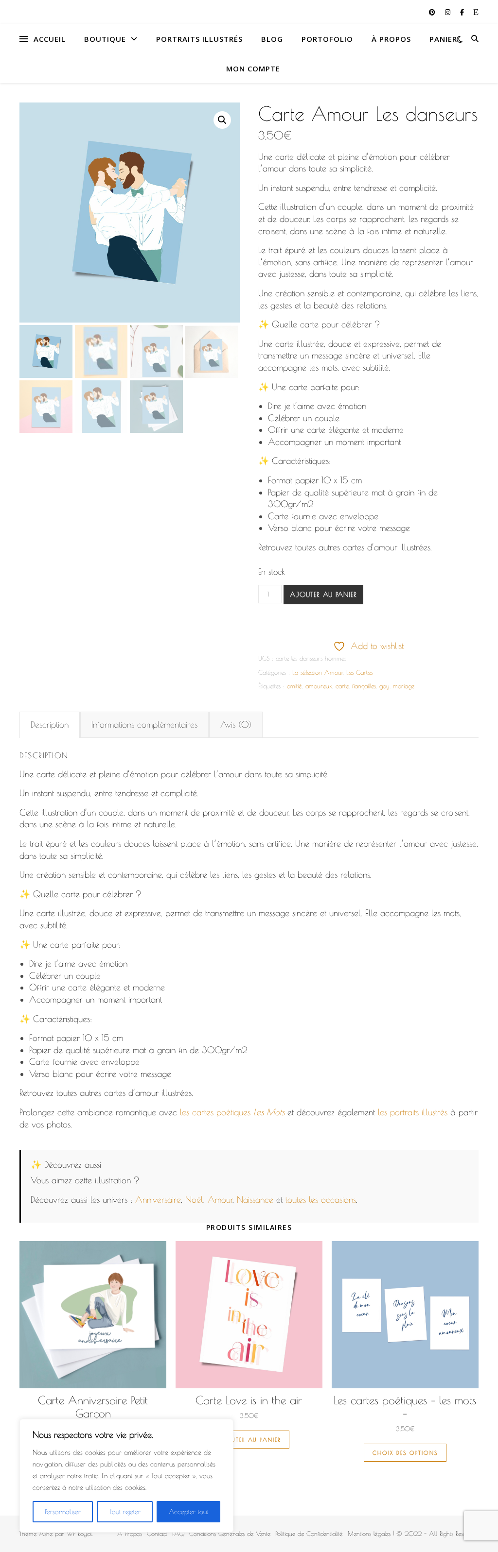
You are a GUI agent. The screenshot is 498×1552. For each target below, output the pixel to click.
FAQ (178, 1533)
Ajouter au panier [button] (249, 1439)
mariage (403, 686)
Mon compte (253, 68)
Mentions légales (369, 1533)
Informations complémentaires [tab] (144, 724)
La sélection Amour (317, 672)
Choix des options (405, 1453)
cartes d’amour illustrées (386, 547)
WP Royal (79, 1533)
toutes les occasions (320, 1199)
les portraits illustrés (412, 1112)
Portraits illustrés (199, 39)
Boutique (105, 39)
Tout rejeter (125, 1512)
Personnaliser (63, 1512)
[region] (126, 1476)
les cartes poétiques (232, 1112)
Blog (272, 39)
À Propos (391, 39)
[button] (222, 120)
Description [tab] (50, 724)
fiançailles (364, 686)
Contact (157, 1533)
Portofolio (327, 39)
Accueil (50, 39)
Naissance (255, 1199)
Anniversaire (158, 1199)
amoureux (318, 686)
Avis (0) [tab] (235, 724)
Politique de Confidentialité (309, 1533)
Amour (220, 1199)
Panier (443, 39)
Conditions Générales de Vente (229, 1533)
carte (342, 686)
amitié (294, 686)
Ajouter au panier (323, 594)
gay (384, 686)
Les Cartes (359, 672)
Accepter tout (188, 1512)
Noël (194, 1199)
